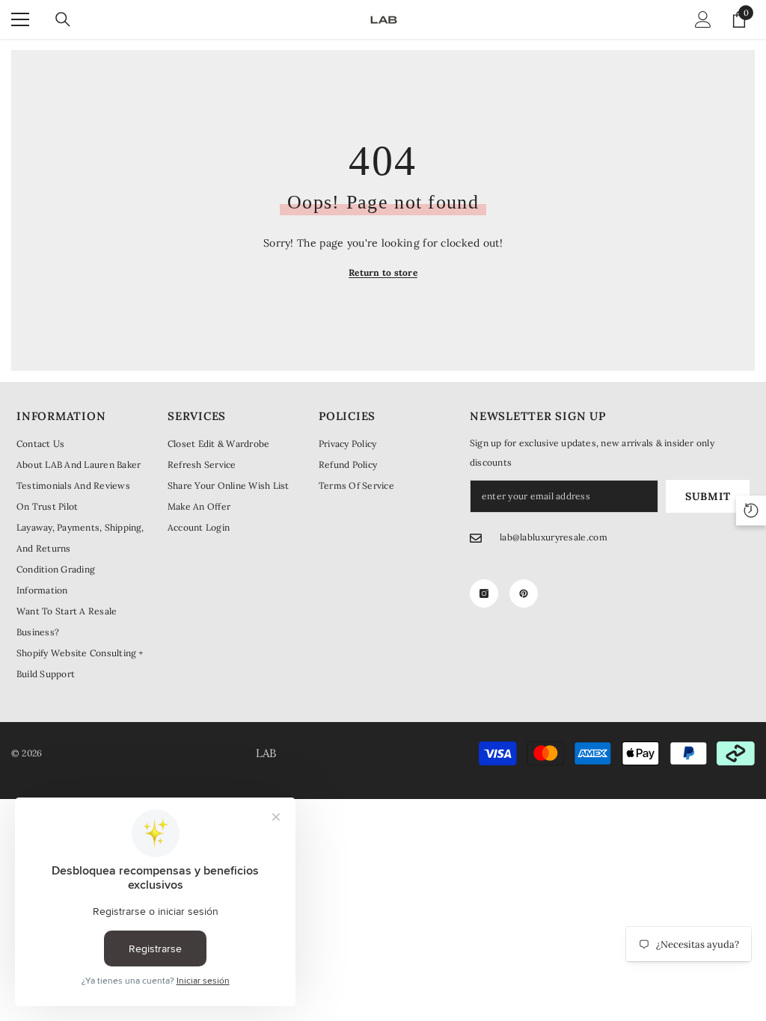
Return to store (383, 272)
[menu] (20, 19)
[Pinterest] (523, 593)
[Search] (63, 19)
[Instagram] (484, 593)
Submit (707, 496)
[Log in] (703, 19)
